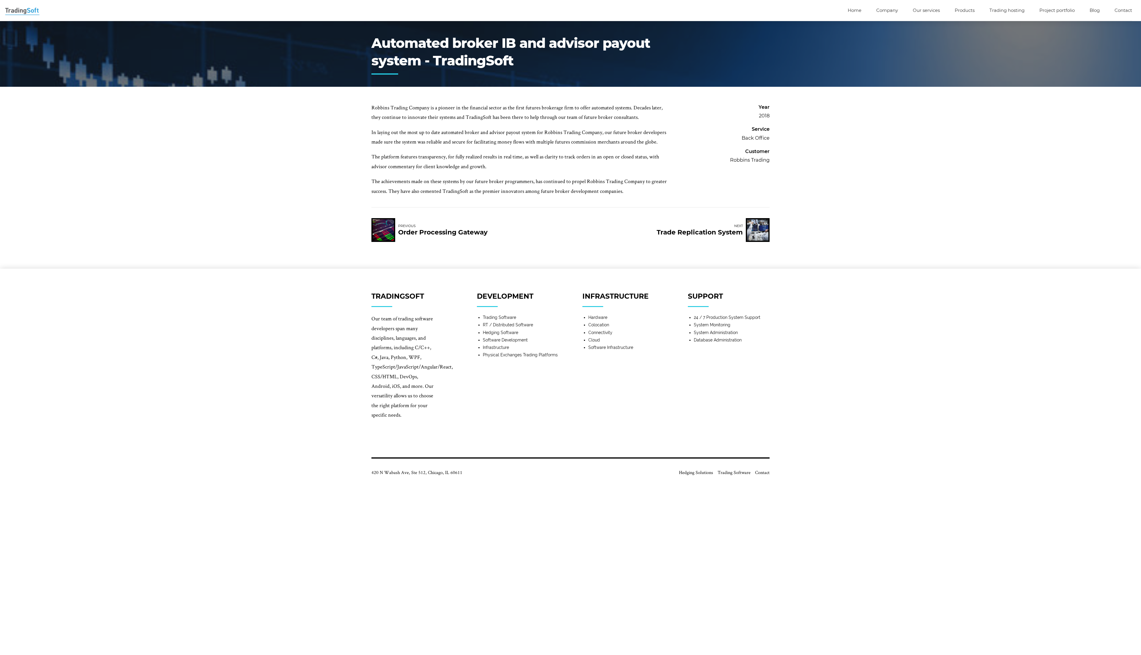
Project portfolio (1057, 10)
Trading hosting (1007, 10)
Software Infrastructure (610, 347)
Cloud (594, 340)
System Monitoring (712, 324)
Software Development (505, 340)
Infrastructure (496, 347)
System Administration (716, 332)
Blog (1095, 10)
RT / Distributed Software (508, 324)
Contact (1123, 10)
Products (965, 10)
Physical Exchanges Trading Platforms (520, 354)
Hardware (597, 317)
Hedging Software (500, 332)
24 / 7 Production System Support (727, 317)
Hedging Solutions (696, 472)
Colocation (598, 324)
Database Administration (718, 340)
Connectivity (600, 332)
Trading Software (499, 317)
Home (854, 10)
